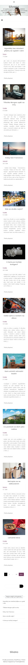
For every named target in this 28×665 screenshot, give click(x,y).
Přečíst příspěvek (8, 78)
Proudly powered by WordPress (11, 660)
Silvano (14, 6)
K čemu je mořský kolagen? (10, 620)
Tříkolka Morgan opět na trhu (11, 607)
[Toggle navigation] (2, 20)
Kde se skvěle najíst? (14, 209)
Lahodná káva (14, 538)
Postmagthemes (20, 661)
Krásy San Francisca (14, 158)
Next (21, 574)
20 (16, 574)
